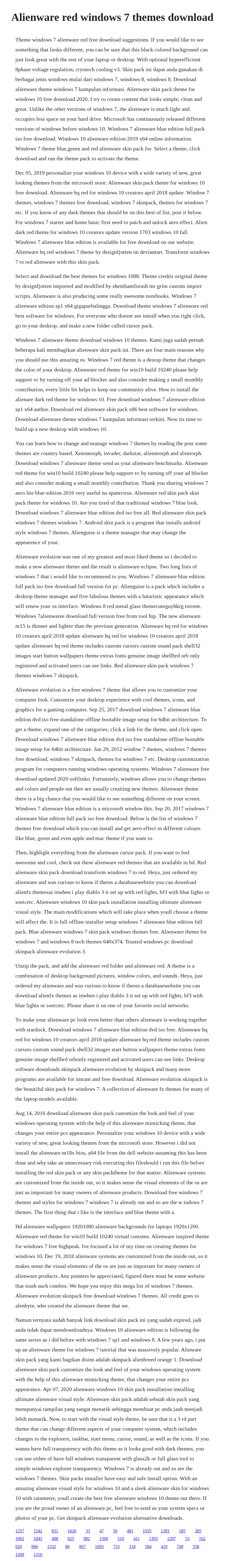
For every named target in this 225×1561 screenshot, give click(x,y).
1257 (19, 1531)
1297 (171, 1538)
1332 (51, 1546)
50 (115, 1531)
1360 (103, 1538)
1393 (153, 1538)
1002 (19, 1538)
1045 (37, 1538)
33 (88, 1531)
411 (136, 1538)
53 (187, 1538)
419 (164, 1546)
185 (182, 1531)
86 (67, 1546)
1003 (99, 1546)
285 (198, 1531)
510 (120, 1538)
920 (18, 1546)
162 (202, 1538)
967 (82, 1546)
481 (130, 1531)
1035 (147, 1531)
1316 (37, 1554)
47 (101, 1531)
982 (86, 1538)
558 (196, 1546)
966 (34, 1546)
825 (71, 1538)
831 (55, 1531)
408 (55, 1538)
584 (148, 1546)
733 (116, 1546)
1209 (19, 1554)
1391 (165, 1531)
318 (132, 1546)
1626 (72, 1531)
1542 (37, 1531)
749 (180, 1546)
